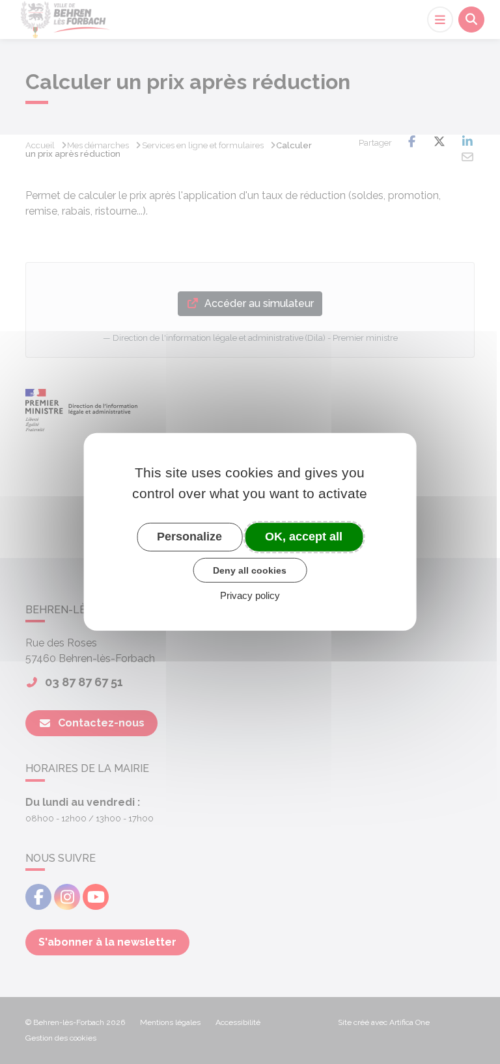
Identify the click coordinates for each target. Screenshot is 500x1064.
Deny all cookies (249, 570)
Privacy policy (250, 595)
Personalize (189, 536)
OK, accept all (303, 536)
